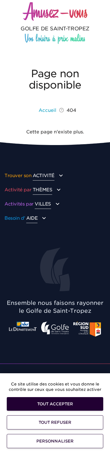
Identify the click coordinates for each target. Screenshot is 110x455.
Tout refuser (55, 422)
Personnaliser (55, 441)
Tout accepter (55, 404)
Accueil (47, 110)
